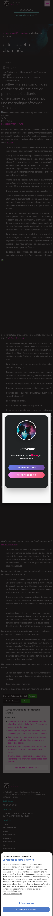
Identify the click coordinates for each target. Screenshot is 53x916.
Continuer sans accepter (12, 894)
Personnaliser (27, 903)
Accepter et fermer (27, 909)
